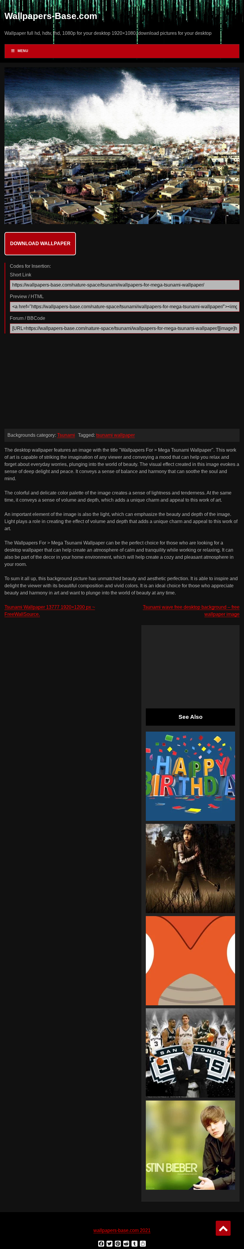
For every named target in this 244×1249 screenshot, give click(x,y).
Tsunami (66, 435)
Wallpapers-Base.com (50, 16)
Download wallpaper (40, 243)
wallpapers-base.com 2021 (122, 1230)
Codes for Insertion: (30, 266)
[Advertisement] (122, 382)
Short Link (20, 274)
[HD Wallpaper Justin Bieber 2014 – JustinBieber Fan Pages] (190, 1145)
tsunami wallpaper (115, 435)
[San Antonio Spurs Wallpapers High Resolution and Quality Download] (190, 1053)
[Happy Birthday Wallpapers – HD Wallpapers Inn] (190, 776)
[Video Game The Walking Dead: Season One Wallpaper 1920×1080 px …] (190, 868)
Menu (23, 51)
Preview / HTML (27, 296)
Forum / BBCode (27, 318)
